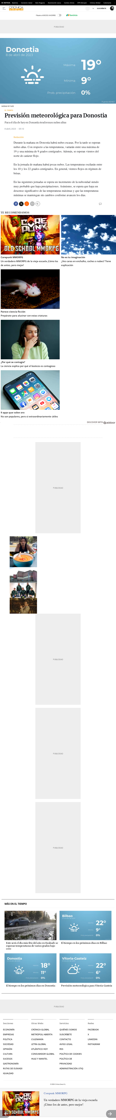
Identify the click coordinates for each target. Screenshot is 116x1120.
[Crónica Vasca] (46, 8)
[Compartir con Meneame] (26, 203)
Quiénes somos (68, 1029)
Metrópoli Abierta (41, 1034)
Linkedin (92, 1039)
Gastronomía (11, 1063)
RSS (61, 1049)
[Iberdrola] (71, 15)
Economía (8, 1029)
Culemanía (107, 3)
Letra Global (38, 1044)
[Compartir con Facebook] (16, 203)
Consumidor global (42, 1053)
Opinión (7, 1049)
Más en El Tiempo (16, 903)
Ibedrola (15, 3)
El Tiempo (9, 110)
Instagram (94, 1044)
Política (7, 1039)
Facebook (93, 1029)
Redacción (19, 137)
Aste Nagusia (40, 3)
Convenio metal (26, 3)
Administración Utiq (71, 1068)
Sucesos (7, 1058)
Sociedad (8, 1044)
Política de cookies (71, 1053)
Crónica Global (95, 3)
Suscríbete (66, 1034)
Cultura (7, 1053)
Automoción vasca (54, 3)
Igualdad (8, 1073)
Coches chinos (69, 3)
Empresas (8, 1034)
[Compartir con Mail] (32, 203)
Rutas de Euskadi (12, 1068)
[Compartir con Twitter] (21, 204)
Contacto (65, 1039)
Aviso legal (66, 1044)
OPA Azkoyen (82, 3)
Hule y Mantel (39, 1058)
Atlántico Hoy (39, 1049)
